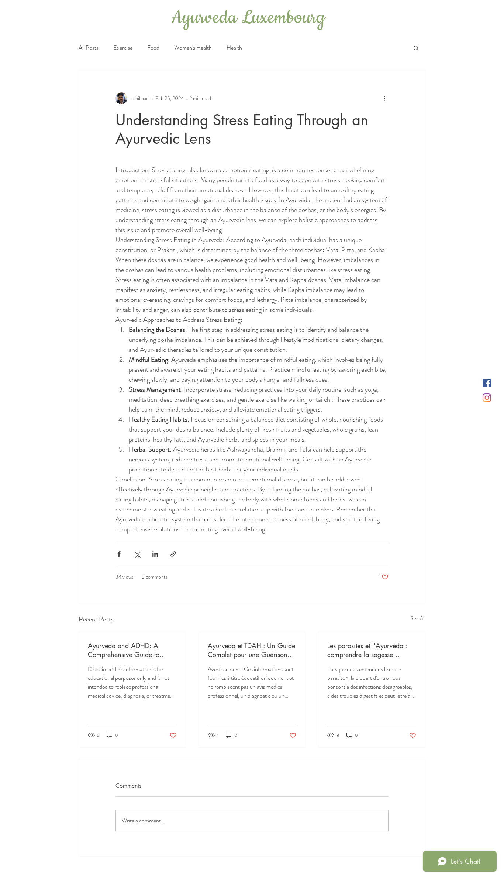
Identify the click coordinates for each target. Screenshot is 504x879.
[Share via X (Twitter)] (137, 554)
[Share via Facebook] (118, 554)
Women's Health (193, 48)
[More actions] (384, 98)
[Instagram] (487, 397)
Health (234, 48)
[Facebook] (487, 383)
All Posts (89, 48)
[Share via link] (173, 554)
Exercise (122, 48)
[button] (416, 48)
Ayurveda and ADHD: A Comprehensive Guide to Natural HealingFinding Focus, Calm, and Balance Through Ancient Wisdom (132, 650)
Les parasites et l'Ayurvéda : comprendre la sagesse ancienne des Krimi (367, 650)
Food (153, 48)
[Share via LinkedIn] (155, 554)
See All (418, 618)
